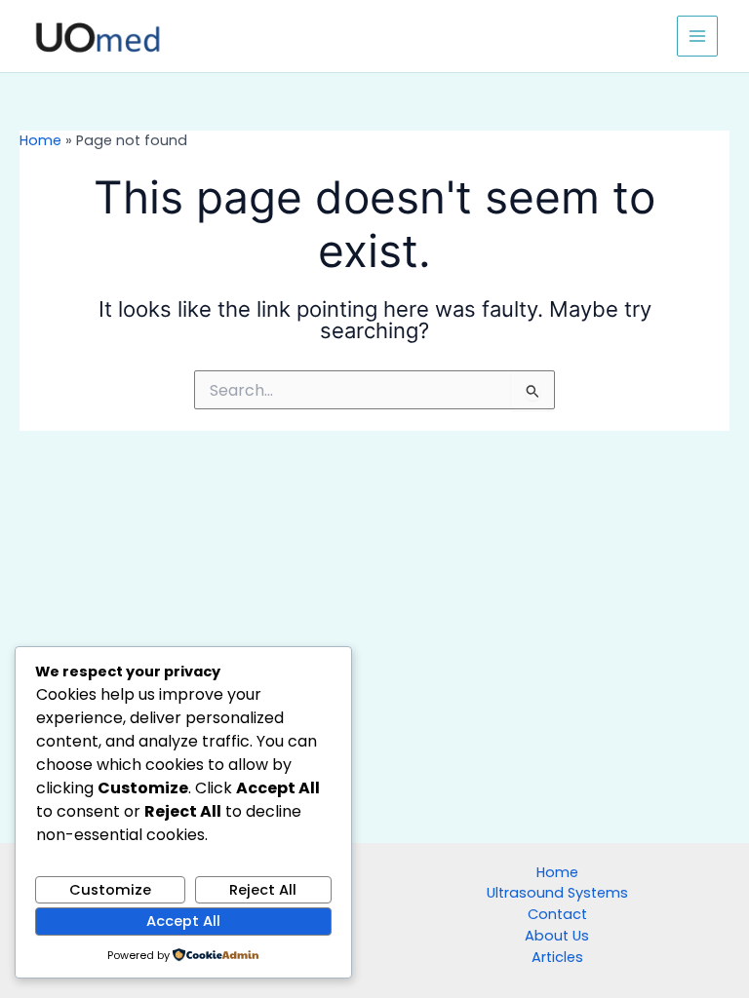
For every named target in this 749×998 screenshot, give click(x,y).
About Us (557, 935)
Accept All (183, 921)
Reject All (262, 890)
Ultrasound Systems (557, 892)
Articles (557, 957)
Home (40, 140)
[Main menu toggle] (697, 36)
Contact (557, 914)
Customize (110, 890)
